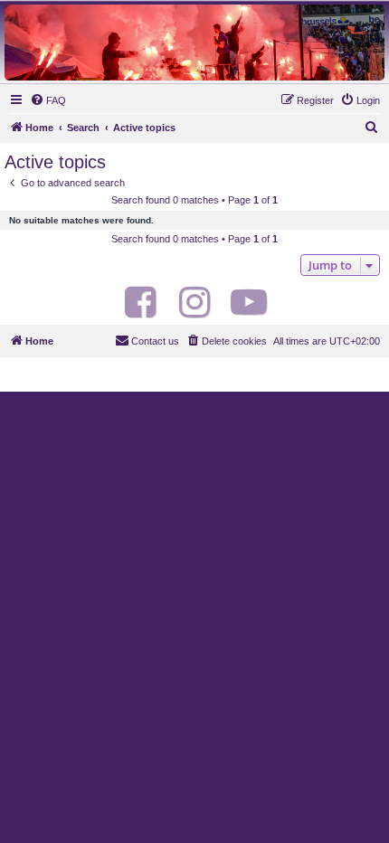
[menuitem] (48, 100)
